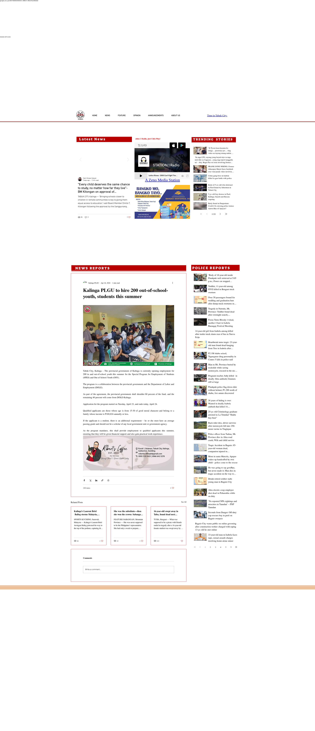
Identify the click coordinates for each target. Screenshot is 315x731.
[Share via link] (102, 480)
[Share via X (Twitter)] (90, 480)
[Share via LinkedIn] (96, 480)
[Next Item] (128, 159)
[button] (162, 202)
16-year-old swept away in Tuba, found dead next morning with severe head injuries (166, 513)
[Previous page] (207, 214)
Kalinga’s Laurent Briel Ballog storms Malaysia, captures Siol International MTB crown (86, 513)
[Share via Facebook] (84, 480)
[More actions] (172, 282)
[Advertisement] (74, 18)
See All (183, 502)
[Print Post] (108, 480)
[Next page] (220, 214)
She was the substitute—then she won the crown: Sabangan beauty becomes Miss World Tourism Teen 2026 (128, 513)
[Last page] (226, 214)
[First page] (201, 214)
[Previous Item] (80, 159)
